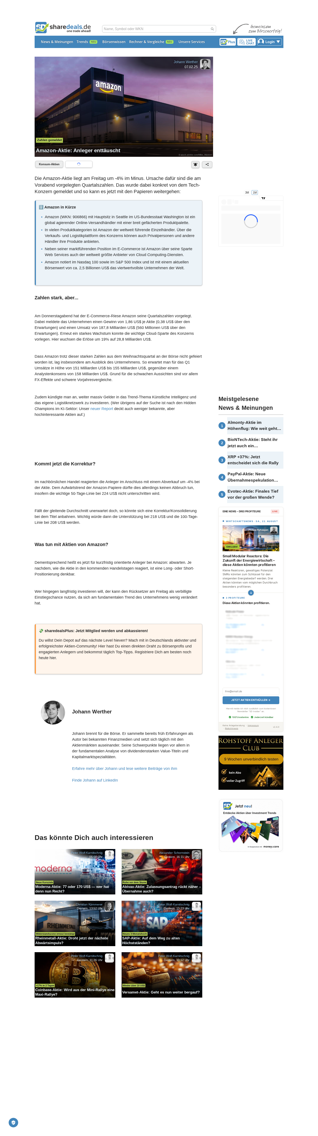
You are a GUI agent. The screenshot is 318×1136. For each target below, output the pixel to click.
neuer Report (101, 409)
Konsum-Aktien (49, 164)
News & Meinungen (57, 41)
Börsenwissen (113, 41)
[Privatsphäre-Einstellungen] (13, 1122)
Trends (82, 41)
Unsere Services (191, 41)
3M (247, 192)
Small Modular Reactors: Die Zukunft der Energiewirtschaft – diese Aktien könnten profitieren (249, 560)
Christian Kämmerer (89, 906)
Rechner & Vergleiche (146, 41)
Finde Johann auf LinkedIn (95, 781)
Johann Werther (186, 62)
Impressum (253, 720)
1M (255, 192)
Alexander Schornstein (174, 854)
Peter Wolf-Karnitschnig (87, 854)
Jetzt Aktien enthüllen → (250, 695)
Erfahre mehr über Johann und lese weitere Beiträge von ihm (124, 770)
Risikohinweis (231, 724)
